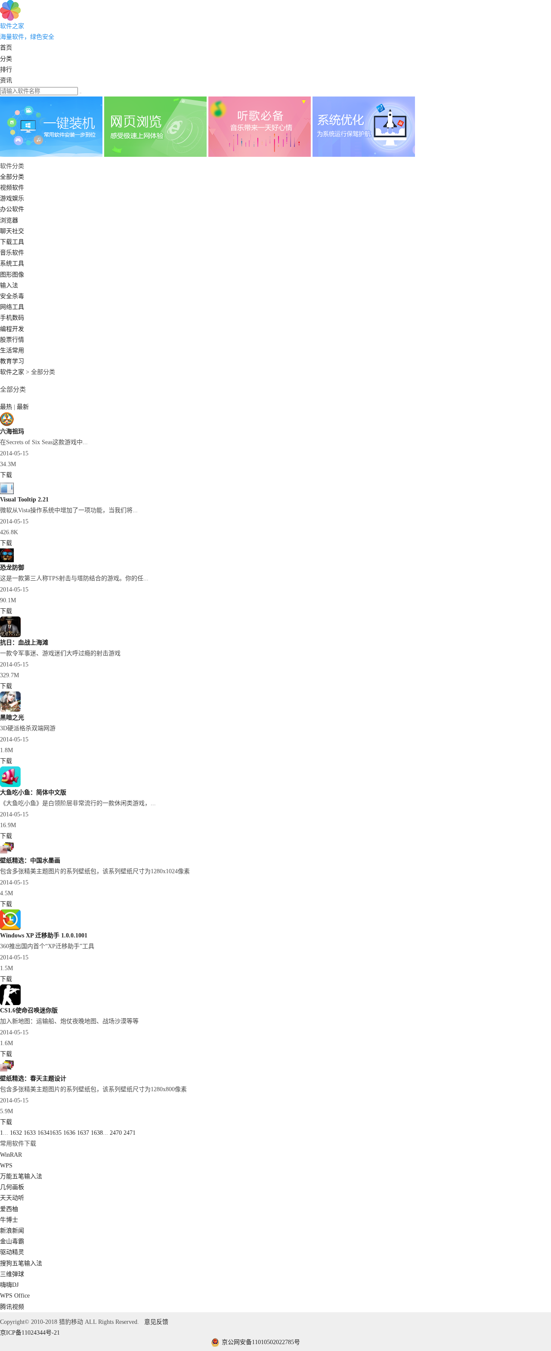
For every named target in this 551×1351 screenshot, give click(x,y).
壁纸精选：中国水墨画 (30, 860)
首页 (6, 47)
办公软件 (12, 209)
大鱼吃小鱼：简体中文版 (33, 792)
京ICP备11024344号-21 (30, 1332)
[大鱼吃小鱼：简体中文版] (10, 785)
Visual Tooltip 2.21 (24, 499)
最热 (7, 407)
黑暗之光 (12, 717)
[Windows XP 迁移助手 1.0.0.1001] (10, 928)
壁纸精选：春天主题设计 (33, 1078)
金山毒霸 (12, 1241)
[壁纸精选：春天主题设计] (7, 1071)
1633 (30, 1133)
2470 (116, 1133)
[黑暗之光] (10, 710)
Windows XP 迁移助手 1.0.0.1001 (43, 935)
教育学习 (12, 361)
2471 (130, 1133)
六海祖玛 (12, 431)
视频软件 (12, 187)
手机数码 (12, 317)
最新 (23, 407)
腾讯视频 (12, 1307)
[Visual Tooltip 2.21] (7, 492)
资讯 (6, 80)
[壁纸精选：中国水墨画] (7, 853)
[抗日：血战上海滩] (10, 635)
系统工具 (12, 263)
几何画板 (12, 1187)
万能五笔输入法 (21, 1176)
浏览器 (9, 220)
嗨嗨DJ (9, 1285)
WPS (6, 1165)
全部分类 (12, 177)
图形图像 (12, 274)
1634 (43, 1133)
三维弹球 (12, 1274)
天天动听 (12, 1198)
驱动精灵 (12, 1252)
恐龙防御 (12, 567)
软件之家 (12, 372)
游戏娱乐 (12, 198)
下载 (6, 475)
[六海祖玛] (7, 424)
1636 (69, 1133)
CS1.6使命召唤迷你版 (29, 1010)
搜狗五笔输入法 (21, 1263)
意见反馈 (156, 1322)
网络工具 (12, 307)
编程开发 (12, 329)
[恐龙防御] (7, 560)
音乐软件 (12, 252)
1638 (97, 1133)
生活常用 (12, 350)
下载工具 (12, 242)
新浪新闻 (12, 1230)
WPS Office (15, 1295)
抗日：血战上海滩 (24, 642)
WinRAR (11, 1155)
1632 (16, 1133)
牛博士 (9, 1220)
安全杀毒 (12, 296)
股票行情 (12, 339)
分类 (6, 59)
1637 (83, 1133)
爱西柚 (9, 1209)
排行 (6, 69)
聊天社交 (12, 231)
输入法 (9, 285)
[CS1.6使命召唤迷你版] (10, 1003)
